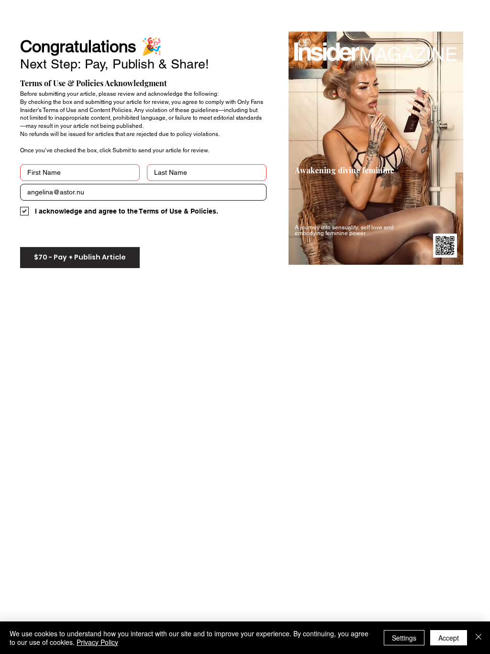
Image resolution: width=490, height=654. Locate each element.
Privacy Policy (97, 642)
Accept (448, 638)
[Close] (478, 637)
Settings (404, 638)
